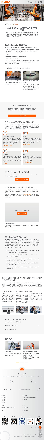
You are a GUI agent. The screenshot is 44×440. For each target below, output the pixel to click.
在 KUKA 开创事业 (26, 407)
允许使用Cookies (22, 213)
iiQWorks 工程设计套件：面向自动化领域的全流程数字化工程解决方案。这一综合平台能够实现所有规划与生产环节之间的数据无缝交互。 (23, 251)
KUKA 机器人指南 (7, 145)
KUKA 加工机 (26, 144)
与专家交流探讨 (22, 115)
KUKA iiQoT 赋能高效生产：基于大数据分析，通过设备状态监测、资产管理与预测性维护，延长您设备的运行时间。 (23, 264)
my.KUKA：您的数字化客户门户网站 (8, 407)
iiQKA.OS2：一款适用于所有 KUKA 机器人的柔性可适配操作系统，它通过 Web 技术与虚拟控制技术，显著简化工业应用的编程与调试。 (23, 259)
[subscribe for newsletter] (38, 389)
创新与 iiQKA (8, 24)
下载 (2, 410)
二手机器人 (25, 399)
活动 (23, 408)
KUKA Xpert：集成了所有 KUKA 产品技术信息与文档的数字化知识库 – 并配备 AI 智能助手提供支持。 (23, 268)
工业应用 (5, 163)
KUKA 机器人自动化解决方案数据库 (29, 397)
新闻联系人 (4, 400)
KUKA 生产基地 (25, 410)
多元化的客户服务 (27, 194)
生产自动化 (15, 24)
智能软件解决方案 (28, 162)
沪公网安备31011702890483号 (30, 436)
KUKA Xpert (4, 408)
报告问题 (3, 402)
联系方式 (3, 399)
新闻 (23, 412)
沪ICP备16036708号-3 (18, 436)
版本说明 (34, 434)
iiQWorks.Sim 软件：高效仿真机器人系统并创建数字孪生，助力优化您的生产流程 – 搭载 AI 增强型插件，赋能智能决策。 (23, 255)
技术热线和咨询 (4, 397)
